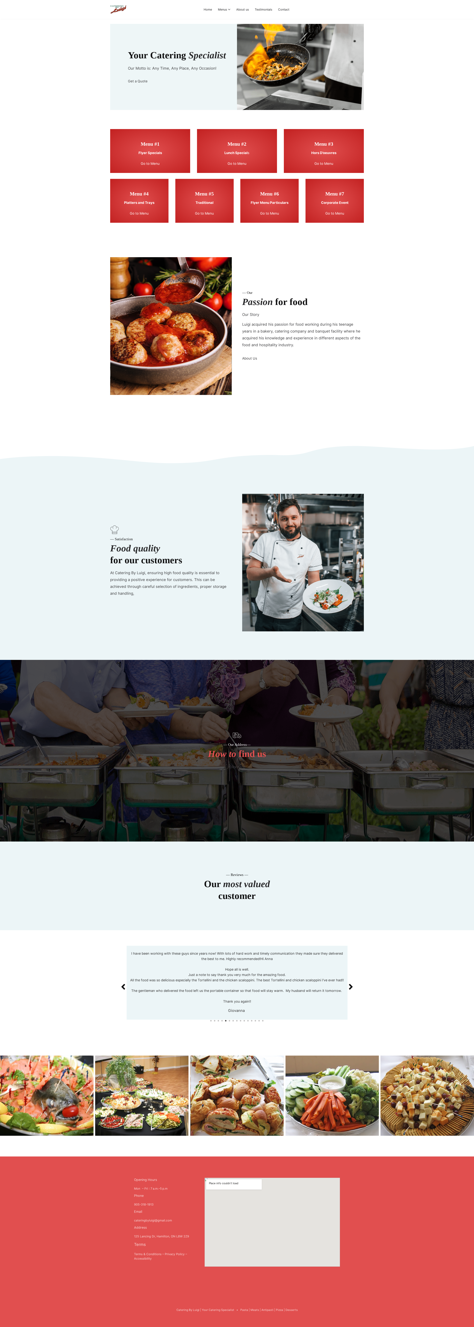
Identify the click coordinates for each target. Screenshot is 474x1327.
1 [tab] (211, 1020)
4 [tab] (222, 1020)
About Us (249, 358)
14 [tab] (259, 1020)
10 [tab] (244, 1020)
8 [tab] (237, 1020)
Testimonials (263, 9)
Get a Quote (138, 81)
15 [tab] (263, 1020)
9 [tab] (241, 1020)
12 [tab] (252, 1020)
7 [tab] (233, 1020)
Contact (283, 9)
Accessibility (143, 1258)
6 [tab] (229, 1020)
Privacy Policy (175, 1254)
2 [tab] (215, 1020)
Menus (222, 9)
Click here (237, 767)
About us (242, 9)
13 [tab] (255, 1020)
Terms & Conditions (147, 1254)
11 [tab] (248, 1020)
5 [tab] (226, 1020)
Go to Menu (150, 163)
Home (208, 9)
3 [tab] (218, 1020)
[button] (123, 982)
